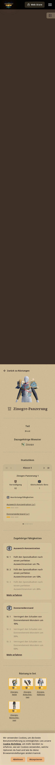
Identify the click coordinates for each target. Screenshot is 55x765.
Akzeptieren (35, 759)
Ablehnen (18, 759)
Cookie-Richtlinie (12, 743)
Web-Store (36, 4)
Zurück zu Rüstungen (18, 370)
